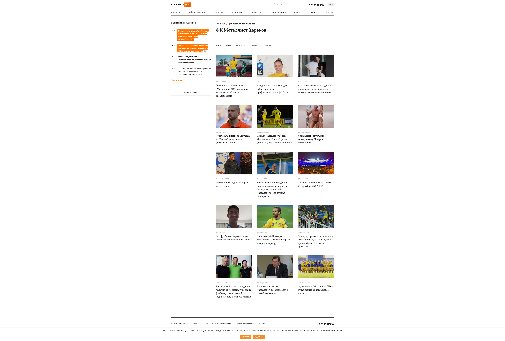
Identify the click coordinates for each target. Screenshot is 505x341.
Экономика (238, 12)
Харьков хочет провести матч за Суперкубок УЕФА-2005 (315, 184)
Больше (329, 12)
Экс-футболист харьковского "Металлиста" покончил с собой (233, 238)
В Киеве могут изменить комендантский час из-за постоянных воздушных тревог (194, 59)
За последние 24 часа (183, 22)
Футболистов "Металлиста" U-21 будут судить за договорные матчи (315, 290)
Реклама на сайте (178, 323)
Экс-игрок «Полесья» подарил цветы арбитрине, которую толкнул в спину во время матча (315, 89)
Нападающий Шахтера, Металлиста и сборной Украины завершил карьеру (274, 240)
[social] (310, 5)
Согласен (245, 337)
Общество (257, 12)
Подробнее (259, 337)
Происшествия (278, 12)
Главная (220, 23)
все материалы (223, 46)
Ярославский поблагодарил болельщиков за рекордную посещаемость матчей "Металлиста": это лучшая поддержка (272, 189)
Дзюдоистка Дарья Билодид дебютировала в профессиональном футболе (272, 89)
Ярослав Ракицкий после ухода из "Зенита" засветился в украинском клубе (233, 139)
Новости (175, 12)
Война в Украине (197, 12)
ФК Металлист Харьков (242, 23)
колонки (268, 46)
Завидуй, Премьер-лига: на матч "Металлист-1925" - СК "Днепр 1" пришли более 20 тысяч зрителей (315, 241)
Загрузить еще (191, 92)
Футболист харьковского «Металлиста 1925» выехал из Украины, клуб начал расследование (232, 91)
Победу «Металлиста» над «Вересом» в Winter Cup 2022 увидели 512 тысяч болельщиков (274, 139)
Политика (219, 12)
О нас (195, 323)
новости (240, 46)
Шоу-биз (313, 12)
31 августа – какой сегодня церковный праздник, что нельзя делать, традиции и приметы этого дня (194, 71)
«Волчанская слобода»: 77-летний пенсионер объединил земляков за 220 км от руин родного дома (193, 48)
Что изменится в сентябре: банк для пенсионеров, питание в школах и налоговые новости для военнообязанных (193, 35)
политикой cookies (333, 331)
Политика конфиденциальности (251, 323)
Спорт (297, 12)
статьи (254, 46)
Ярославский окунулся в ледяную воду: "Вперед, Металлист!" (311, 139)
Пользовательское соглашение (217, 323)
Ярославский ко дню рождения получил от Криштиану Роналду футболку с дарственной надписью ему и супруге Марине (233, 292)
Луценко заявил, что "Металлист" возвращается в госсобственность (272, 290)
